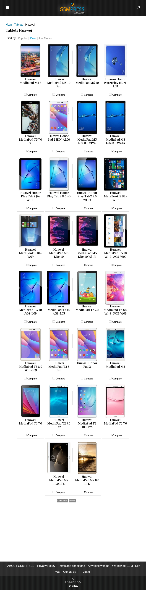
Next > (72, 501)
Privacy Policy (46, 565)
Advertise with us (98, 565)
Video (86, 571)
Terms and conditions (71, 565)
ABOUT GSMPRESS (20, 565)
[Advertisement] (73, 536)
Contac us (69, 571)
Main (9, 24)
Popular (22, 38)
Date (33, 38)
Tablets (18, 24)
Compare (32, 94)
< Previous (62, 501)
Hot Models (46, 38)
